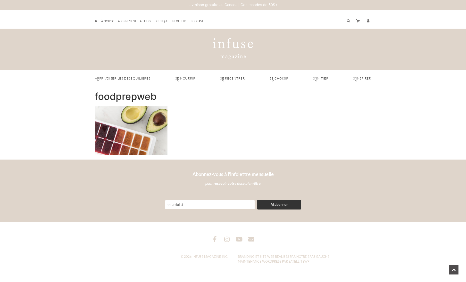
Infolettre (179, 21)
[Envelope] (251, 239)
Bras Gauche (318, 256)
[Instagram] (227, 239)
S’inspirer (362, 78)
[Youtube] (239, 239)
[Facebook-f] (215, 239)
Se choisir (279, 78)
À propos (107, 21)
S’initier (320, 78)
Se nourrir (185, 78)
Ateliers (145, 21)
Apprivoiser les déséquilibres (122, 78)
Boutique (161, 21)
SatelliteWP (299, 261)
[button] (368, 21)
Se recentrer (232, 78)
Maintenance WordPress (259, 261)
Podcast (197, 21)
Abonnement (127, 21)
